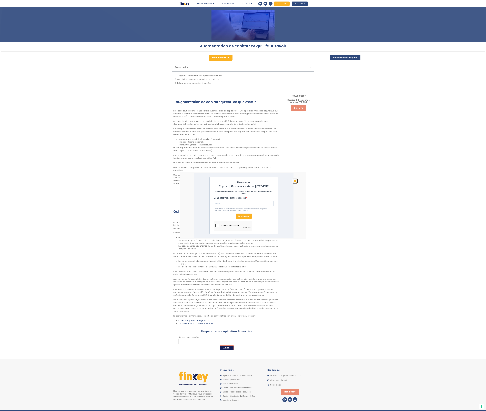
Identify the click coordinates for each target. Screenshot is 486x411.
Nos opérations (228, 3)
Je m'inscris (243, 216)
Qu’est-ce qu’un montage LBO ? (193, 320)
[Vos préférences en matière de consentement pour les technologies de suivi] (481, 406)
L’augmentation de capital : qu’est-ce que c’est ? (200, 75)
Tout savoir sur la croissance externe (195, 323)
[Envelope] (265, 4)
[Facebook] (260, 4)
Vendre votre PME (204, 3)
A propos (246, 3)
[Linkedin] (270, 4)
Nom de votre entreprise (188, 337)
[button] (310, 67)
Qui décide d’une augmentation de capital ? (198, 79)
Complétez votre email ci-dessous (230, 198)
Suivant (226, 347)
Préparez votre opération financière (194, 83)
